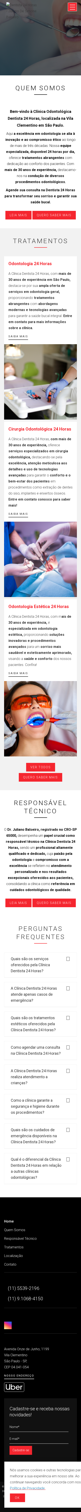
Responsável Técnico (20, 1239)
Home (9, 1221)
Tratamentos (14, 1247)
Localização (13, 1256)
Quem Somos (14, 1230)
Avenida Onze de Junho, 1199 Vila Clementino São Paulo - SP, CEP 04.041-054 (26, 1358)
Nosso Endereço (19, 1375)
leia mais (18, 215)
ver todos (40, 767)
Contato (10, 1264)
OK (17, 1498)
